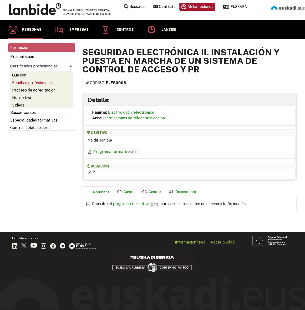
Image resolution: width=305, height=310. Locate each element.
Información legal (191, 242)
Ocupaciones (185, 192)
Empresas (79, 29)
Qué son (19, 75)
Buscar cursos (23, 112)
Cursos (129, 192)
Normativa (21, 97)
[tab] (97, 192)
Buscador (137, 6)
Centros (125, 29)
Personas (31, 29)
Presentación (22, 56)
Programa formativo (115, 151)
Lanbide (169, 29)
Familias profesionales (32, 83)
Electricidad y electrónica (131, 112)
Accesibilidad (222, 242)
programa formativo (135, 204)
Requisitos (101, 192)
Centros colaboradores (30, 127)
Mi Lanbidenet (200, 6)
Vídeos (18, 105)
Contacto (167, 6)
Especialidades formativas (33, 120)
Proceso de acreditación (34, 90)
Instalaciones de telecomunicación (134, 118)
